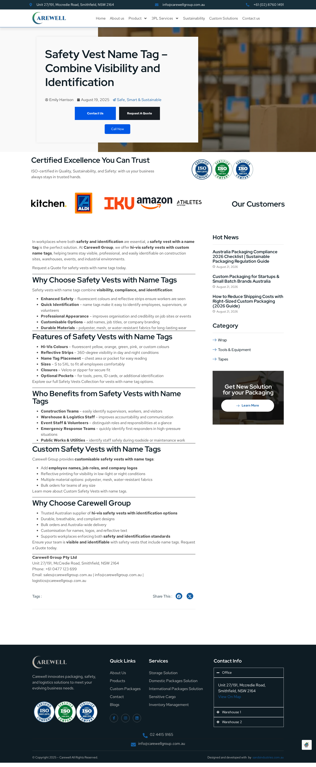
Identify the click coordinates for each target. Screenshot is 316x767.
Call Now (117, 129)
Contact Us (95, 113)
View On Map (229, 696)
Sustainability (194, 18)
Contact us (251, 18)
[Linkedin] (137, 718)
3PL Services (162, 18)
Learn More (250, 405)
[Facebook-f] (114, 718)
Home (101, 18)
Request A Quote (139, 113)
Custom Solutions (223, 18)
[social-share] (179, 596)
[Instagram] (125, 718)
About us (117, 18)
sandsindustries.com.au (268, 757)
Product (135, 18)
